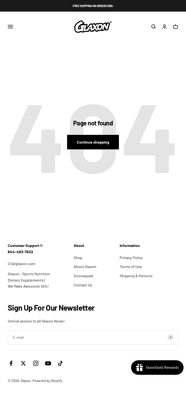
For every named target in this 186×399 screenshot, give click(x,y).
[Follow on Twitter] (23, 363)
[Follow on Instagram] (35, 363)
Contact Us (83, 285)
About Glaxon (85, 266)
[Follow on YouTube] (48, 363)
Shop (78, 257)
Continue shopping (93, 142)
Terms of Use (131, 266)
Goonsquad (83, 275)
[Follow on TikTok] (60, 363)
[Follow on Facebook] (11, 363)
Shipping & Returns (136, 275)
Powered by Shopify (47, 381)
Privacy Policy (131, 257)
